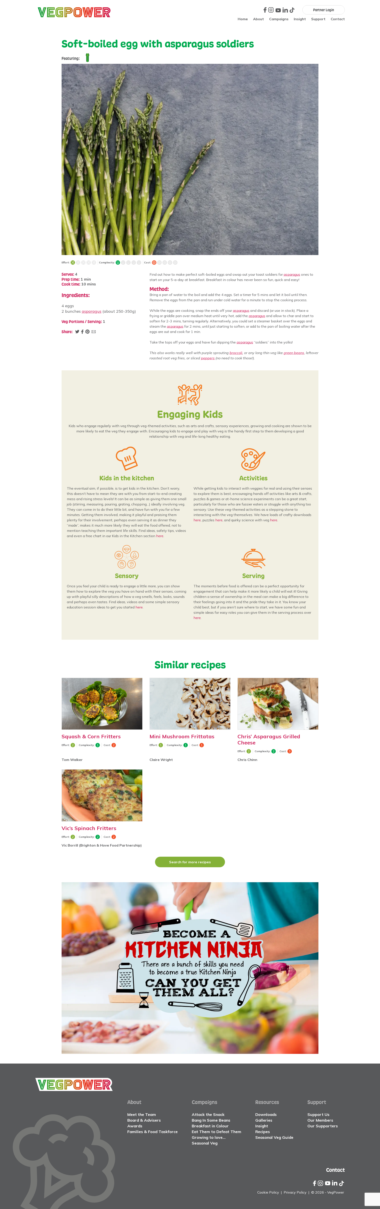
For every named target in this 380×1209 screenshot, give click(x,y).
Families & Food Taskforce (152, 1131)
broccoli (236, 353)
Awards (134, 1125)
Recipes (262, 1131)
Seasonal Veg (204, 1143)
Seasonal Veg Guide (274, 1137)
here (159, 536)
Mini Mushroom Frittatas (182, 736)
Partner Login (323, 10)
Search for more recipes (190, 862)
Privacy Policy (295, 1192)
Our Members (320, 1120)
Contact (338, 19)
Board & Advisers (144, 1120)
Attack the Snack (208, 1114)
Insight (300, 19)
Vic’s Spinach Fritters (89, 828)
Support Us (318, 1114)
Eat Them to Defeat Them (216, 1131)
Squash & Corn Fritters (91, 736)
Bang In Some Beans (211, 1120)
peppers (208, 358)
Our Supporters (322, 1125)
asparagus (91, 311)
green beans (294, 353)
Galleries (263, 1120)
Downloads (266, 1114)
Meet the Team (141, 1114)
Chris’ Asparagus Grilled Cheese (269, 739)
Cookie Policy (268, 1192)
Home (243, 19)
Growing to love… (209, 1137)
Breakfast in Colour (210, 1125)
